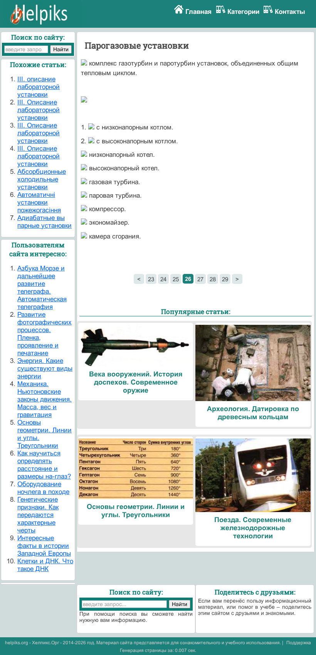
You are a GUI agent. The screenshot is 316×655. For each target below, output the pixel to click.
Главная (198, 11)
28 (213, 279)
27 (200, 279)
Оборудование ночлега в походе (43, 487)
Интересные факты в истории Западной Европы (44, 545)
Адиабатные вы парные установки (44, 221)
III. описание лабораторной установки (38, 87)
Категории (243, 11)
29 (225, 279)
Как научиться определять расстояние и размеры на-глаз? (44, 465)
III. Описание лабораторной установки (38, 110)
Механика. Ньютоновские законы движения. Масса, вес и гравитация (44, 399)
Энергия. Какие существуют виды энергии (44, 368)
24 (163, 279)
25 (176, 279)
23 (151, 279)
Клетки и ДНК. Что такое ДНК (45, 565)
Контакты (290, 11)
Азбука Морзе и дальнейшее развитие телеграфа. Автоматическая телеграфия (42, 288)
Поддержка (298, 642)
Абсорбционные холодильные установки (41, 179)
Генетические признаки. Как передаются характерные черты (38, 515)
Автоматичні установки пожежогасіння (39, 202)
